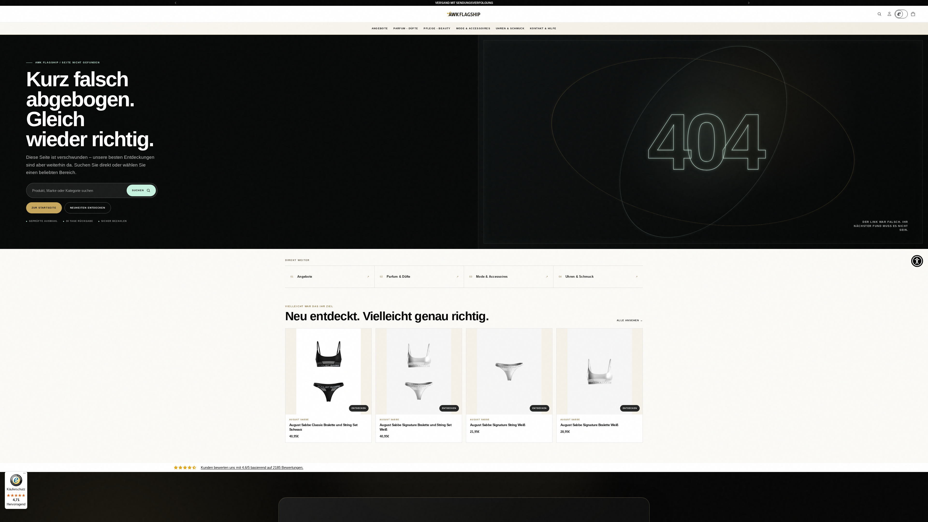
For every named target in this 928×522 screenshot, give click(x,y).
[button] (917, 261)
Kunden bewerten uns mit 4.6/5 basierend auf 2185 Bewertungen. (252, 467)
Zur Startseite (44, 207)
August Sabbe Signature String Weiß (497, 425)
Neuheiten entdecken (87, 207)
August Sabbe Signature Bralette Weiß (589, 425)
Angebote (380, 28)
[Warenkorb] (913, 14)
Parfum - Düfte (405, 28)
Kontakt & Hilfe (543, 28)
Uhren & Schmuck (510, 28)
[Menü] (24, 474)
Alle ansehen (630, 320)
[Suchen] (879, 14)
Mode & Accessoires (473, 28)
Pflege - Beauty (437, 28)
